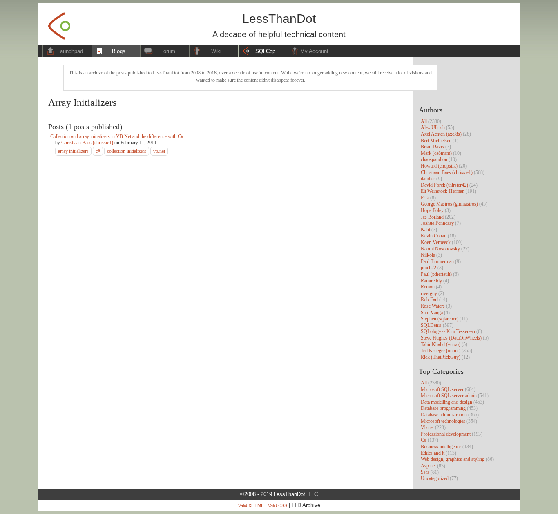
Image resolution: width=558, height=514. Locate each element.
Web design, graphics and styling (452, 459)
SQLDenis (431, 325)
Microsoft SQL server (442, 389)
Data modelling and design (446, 402)
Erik (425, 198)
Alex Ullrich (433, 127)
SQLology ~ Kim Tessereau (448, 331)
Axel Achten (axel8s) (441, 134)
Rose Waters (433, 306)
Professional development (446, 434)
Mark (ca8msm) (436, 153)
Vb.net (427, 427)
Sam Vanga (432, 312)
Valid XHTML (250, 505)
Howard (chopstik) (439, 166)
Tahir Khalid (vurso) (440, 344)
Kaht (425, 229)
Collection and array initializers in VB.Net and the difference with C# (116, 136)
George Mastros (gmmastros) (449, 204)
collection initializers (126, 151)
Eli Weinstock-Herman (442, 191)
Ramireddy (431, 281)
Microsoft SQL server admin (449, 395)
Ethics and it (432, 453)
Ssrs (425, 472)
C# (423, 440)
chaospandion (434, 159)
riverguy (429, 293)
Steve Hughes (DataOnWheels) (451, 338)
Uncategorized (435, 478)
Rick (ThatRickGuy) (440, 357)
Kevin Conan (433, 236)
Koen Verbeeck (436, 242)
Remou (428, 287)
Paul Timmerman (437, 261)
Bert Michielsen (436, 140)
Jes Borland (432, 217)
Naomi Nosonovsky (440, 249)
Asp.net (428, 466)
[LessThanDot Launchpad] (59, 23)
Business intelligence (441, 446)
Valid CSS (277, 505)
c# (98, 151)
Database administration (444, 415)
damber (428, 178)
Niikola (428, 255)
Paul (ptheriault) (436, 274)
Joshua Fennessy (437, 223)
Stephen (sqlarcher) (439, 319)
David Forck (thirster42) (444, 185)
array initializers (73, 151)
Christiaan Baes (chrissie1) (447, 172)
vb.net (159, 151)
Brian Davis (432, 147)
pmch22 (428, 267)
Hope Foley (432, 210)
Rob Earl (429, 299)
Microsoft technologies (443, 421)
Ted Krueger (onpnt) (440, 350)
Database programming (443, 408)
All (424, 121)
